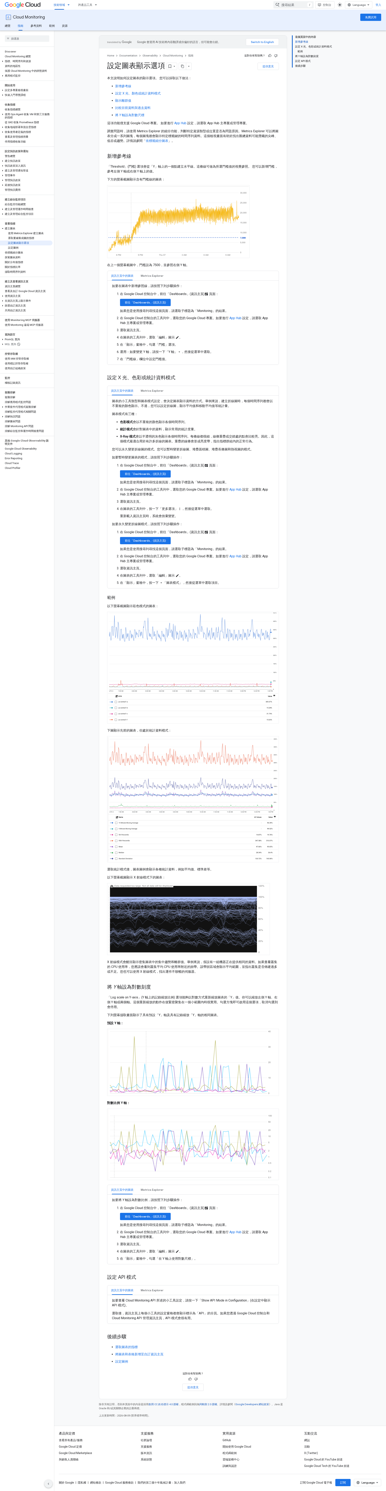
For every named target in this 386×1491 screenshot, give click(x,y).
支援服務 (146, 1446)
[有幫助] (270, 56)
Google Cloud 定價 (70, 1446)
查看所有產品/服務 (71, 1440)
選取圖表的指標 (126, 1347)
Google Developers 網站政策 (252, 1404)
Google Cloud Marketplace (75, 1453)
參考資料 (36, 26)
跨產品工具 (85, 5)
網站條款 (95, 1482)
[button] (26, 61)
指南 (20, 26)
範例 (52, 26)
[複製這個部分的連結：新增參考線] (135, 156)
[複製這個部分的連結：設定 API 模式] (140, 1277)
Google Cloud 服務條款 (119, 1482)
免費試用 (370, 17)
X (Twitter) (311, 1453)
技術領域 (59, 5)
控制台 (327, 5)
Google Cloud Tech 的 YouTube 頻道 (326, 1465)
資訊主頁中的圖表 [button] (122, 276)
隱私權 (82, 1482)
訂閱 (343, 1482)
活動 (307, 1446)
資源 (65, 26)
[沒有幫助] (276, 56)
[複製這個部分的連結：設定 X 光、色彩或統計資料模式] (179, 378)
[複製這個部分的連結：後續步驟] (130, 1337)
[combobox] (293, 4)
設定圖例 (121, 1361)
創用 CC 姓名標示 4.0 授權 (164, 1404)
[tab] (122, 275)
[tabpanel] (193, 323)
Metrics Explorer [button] (152, 276)
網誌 (307, 1440)
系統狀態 (146, 1459)
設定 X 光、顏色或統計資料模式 (138, 93)
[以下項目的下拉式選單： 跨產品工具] (97, 5)
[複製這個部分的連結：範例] (119, 597)
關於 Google (66, 1482)
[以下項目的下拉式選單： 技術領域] (70, 5)
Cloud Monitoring (29, 17)
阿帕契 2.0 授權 (208, 1404)
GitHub (227, 1440)
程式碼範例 (230, 1453)
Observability (150, 55)
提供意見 (268, 66)
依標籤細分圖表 (157, 141)
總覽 (7, 26)
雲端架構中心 (231, 1459)
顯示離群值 (123, 100)
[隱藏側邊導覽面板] (48, 1484)
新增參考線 (123, 86)
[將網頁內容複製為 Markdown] (182, 66)
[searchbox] (27, 38)
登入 (378, 4)
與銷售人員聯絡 (69, 1459)
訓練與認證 (230, 1465)
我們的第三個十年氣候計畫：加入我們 (161, 1482)
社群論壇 (146, 1440)
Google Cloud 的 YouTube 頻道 (323, 1459)
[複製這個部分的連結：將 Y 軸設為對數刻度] (155, 987)
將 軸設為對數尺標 (129, 115)
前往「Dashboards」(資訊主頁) (145, 302)
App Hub (180, 123)
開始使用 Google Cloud (237, 1446)
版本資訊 (146, 1453)
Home (110, 55)
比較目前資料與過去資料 (133, 108)
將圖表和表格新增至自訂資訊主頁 (139, 1354)
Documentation (128, 55)
